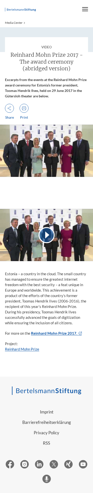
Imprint (46, 411)
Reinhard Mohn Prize (22, 349)
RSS (46, 443)
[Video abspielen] (46, 235)
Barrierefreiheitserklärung (46, 422)
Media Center (14, 23)
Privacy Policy (46, 432)
